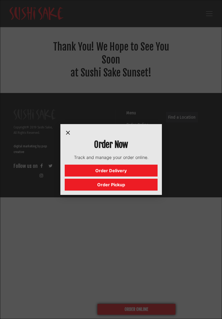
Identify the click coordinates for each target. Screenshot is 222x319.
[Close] (68, 133)
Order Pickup (111, 184)
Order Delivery (111, 170)
